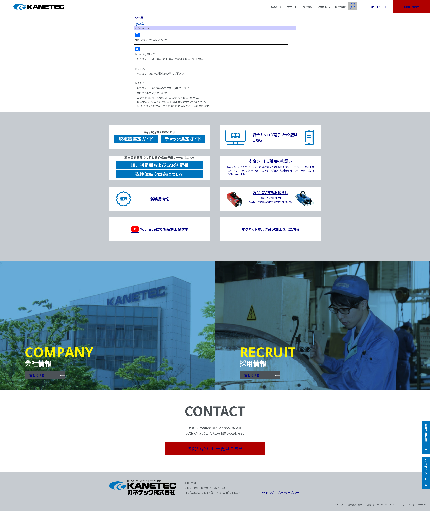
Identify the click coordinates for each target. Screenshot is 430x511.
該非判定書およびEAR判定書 (159, 165)
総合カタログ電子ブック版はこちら (275, 137)
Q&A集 (139, 17)
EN (379, 7)
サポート (292, 7)
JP (372, 7)
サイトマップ (268, 492)
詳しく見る (37, 375)
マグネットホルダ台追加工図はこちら (270, 229)
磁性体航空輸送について (159, 174)
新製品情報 (159, 199)
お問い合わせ (411, 7)
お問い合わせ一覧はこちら (215, 448)
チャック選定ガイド (183, 138)
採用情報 (340, 7)
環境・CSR (324, 7)
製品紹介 (275, 7)
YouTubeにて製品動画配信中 (163, 229)
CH (385, 7)
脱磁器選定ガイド (136, 138)
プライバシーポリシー (288, 492)
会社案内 (308, 7)
